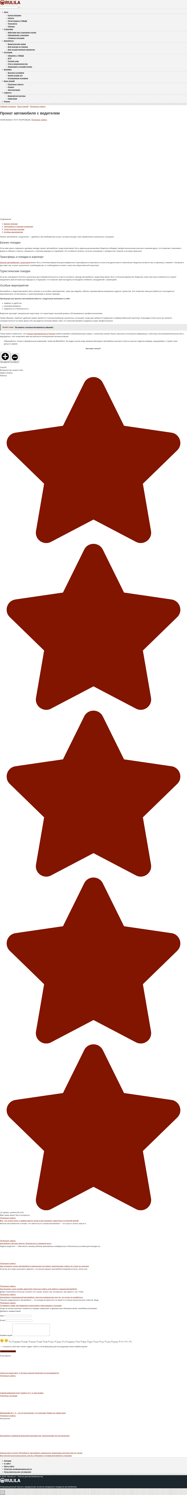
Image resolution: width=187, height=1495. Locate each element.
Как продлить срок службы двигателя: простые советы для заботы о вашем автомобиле (38, 1289)
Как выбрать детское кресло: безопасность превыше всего (25, 1243)
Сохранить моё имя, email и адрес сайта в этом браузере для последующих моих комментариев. (45, 1347)
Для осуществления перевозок (21, 50)
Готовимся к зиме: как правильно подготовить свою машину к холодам (30, 1306)
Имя (2, 1316)
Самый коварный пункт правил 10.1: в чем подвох (22, 1393)
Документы (9, 41)
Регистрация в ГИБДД (17, 21)
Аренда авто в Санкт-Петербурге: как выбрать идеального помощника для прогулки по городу (41, 1453)
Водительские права (17, 44)
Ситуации (8, 52)
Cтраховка (8, 29)
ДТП (9, 58)
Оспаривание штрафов (18, 78)
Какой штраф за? (15, 76)
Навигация (12, 99)
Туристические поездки (14, 229)
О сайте (7, 1464)
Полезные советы (15, 84)
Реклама (7, 1461)
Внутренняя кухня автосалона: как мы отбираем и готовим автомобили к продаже (36, 1456)
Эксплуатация (14, 90)
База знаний (9, 81)
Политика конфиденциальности (18, 1469)
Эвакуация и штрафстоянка (20, 67)
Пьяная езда (13, 61)
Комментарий (6, 1335)
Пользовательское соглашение (17, 1472)
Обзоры (11, 27)
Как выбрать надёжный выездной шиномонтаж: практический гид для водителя (34, 1436)
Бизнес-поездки (11, 224)
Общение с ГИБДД (16, 56)
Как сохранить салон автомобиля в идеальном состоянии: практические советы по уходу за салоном (44, 1266)
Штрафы (8, 70)
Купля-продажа (14, 15)
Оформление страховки (18, 35)
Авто (6, 12)
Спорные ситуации (16, 38)
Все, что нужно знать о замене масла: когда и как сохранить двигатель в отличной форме (39, 1221)
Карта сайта (9, 1466)
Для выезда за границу (18, 47)
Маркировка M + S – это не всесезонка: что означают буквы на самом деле (33, 1413)
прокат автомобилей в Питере (41, 334)
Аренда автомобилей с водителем (15, 263)
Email (3, 1320)
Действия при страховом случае (22, 33)
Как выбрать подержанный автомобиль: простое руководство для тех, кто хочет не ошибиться (41, 1297)
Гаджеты (7, 93)
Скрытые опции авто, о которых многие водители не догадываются (29, 1373)
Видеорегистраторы (17, 96)
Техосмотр (12, 24)
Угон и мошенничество (18, 64)
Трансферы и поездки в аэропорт (18, 227)
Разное (7, 102)
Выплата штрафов (16, 73)
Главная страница (8, 107)
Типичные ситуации (8, 1396)
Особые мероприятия (13, 232)
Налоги (11, 18)
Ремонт (11, 87)
